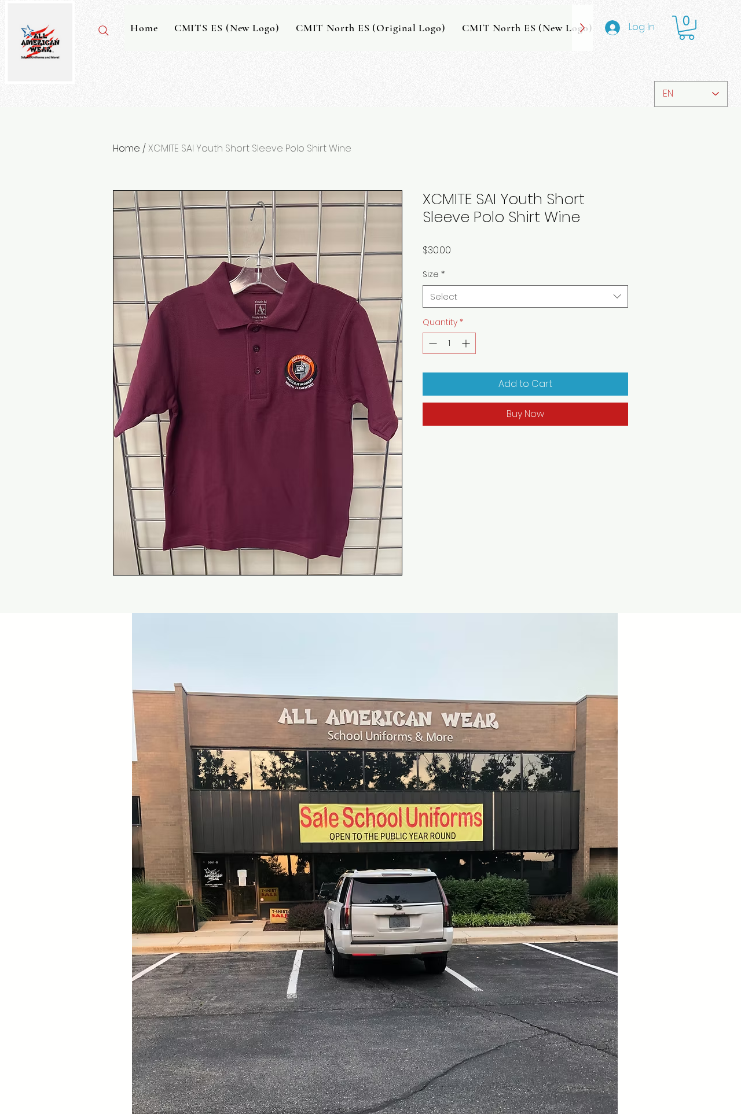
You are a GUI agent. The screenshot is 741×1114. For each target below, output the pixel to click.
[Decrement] (431, 343)
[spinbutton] (449, 343)
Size (434, 274)
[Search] (103, 30)
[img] (40, 82)
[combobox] (525, 296)
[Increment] (467, 343)
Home (126, 148)
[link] (686, 28)
